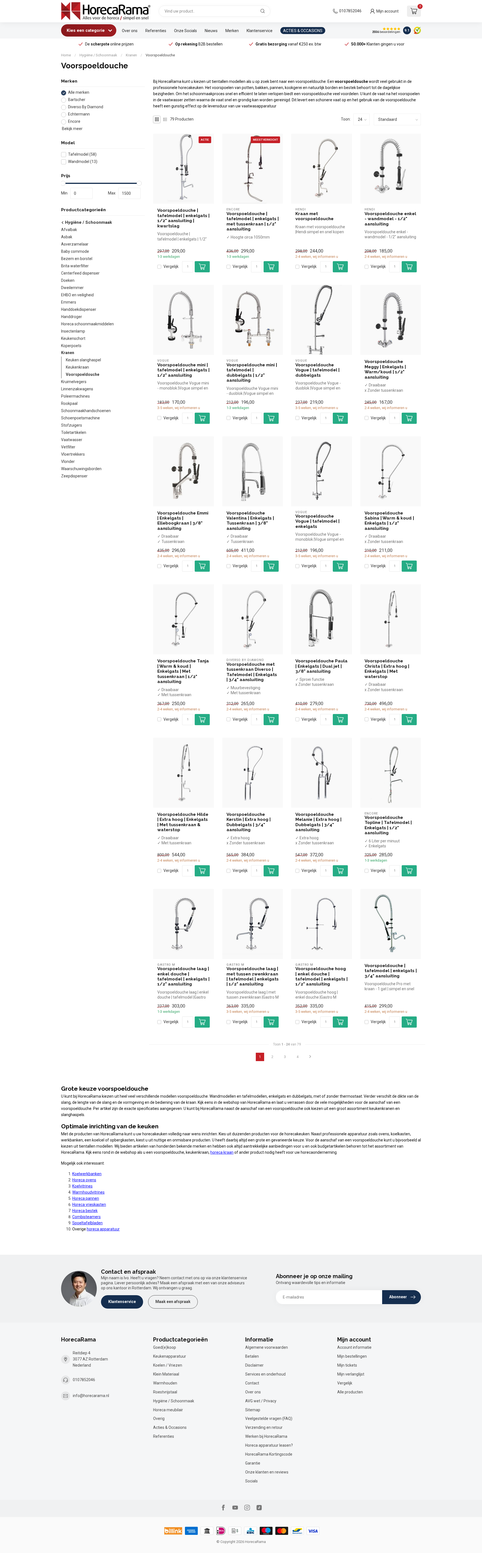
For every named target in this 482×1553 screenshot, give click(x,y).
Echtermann (79, 114)
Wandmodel (82, 162)
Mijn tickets (347, 1365)
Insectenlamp (73, 331)
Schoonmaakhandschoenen (86, 411)
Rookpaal (69, 404)
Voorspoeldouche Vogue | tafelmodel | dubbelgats (317, 370)
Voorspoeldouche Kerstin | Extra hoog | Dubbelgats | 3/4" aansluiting (248, 822)
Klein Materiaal (166, 1374)
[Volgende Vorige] (310, 1057)
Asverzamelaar (74, 244)
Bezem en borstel (76, 258)
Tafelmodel (82, 154)
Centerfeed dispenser (80, 273)
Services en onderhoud (265, 1374)
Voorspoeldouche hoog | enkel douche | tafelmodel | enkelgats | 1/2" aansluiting (321, 976)
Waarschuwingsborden (81, 469)
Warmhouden (165, 1383)
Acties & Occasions (170, 1427)
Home (66, 55)
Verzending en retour (264, 1427)
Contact (252, 1383)
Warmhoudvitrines (88, 1192)
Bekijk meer (72, 129)
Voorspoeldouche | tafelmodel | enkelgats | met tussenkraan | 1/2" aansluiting (252, 221)
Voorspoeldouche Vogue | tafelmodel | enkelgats (317, 521)
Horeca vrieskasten (89, 1204)
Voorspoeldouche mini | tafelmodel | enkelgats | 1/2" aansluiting (183, 370)
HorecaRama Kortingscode (268, 1454)
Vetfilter (68, 447)
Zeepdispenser (74, 476)
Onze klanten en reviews (266, 1472)
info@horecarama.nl (91, 1395)
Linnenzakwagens (77, 389)
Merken (232, 30)
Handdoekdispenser (78, 309)
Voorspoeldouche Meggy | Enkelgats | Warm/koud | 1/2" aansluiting (385, 369)
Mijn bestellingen (352, 1356)
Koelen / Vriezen (167, 1365)
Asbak (66, 237)
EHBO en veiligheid (77, 295)
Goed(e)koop (164, 1347)
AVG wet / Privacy (260, 1401)
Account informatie (354, 1347)
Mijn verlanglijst (350, 1374)
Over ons (130, 30)
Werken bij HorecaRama (266, 1436)
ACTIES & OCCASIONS (302, 30)
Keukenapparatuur (169, 1356)
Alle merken (78, 93)
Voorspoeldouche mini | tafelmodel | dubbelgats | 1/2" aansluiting (251, 372)
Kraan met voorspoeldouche (314, 216)
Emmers (68, 302)
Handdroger (71, 316)
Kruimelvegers (73, 382)
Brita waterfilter (75, 266)
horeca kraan (221, 1152)
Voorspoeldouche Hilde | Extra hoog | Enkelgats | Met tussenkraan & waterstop (182, 822)
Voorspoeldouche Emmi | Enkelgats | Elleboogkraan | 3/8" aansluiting (182, 521)
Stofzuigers (71, 425)
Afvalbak (69, 230)
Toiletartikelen (73, 433)
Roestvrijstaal (165, 1392)
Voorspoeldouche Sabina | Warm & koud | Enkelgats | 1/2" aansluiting (389, 521)
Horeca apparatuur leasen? (269, 1445)
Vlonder (68, 462)
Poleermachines (75, 396)
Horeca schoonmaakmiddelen (87, 324)
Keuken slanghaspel (83, 360)
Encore (74, 122)
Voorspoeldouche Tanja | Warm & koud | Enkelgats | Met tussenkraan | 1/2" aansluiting (183, 671)
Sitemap (252, 1410)
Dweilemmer (72, 287)
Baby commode (75, 251)
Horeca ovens (84, 1180)
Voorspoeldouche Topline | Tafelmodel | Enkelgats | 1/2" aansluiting (388, 825)
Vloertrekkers (73, 454)
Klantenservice (260, 30)
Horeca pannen (85, 1198)
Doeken (67, 280)
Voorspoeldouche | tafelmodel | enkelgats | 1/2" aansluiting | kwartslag (183, 218)
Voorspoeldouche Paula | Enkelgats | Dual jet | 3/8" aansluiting (321, 666)
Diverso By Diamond (85, 107)
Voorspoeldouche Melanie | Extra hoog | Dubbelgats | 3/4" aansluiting (318, 822)
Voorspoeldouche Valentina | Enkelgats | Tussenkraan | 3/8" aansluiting (250, 521)
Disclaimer (254, 1365)
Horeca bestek (85, 1210)
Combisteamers (86, 1217)
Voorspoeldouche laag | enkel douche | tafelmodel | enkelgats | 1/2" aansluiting (183, 976)
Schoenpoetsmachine (80, 418)
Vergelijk (171, 267)
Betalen (252, 1356)
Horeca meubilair (168, 1410)
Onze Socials (185, 30)
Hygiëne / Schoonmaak (98, 55)
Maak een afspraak (173, 1301)
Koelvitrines (82, 1186)
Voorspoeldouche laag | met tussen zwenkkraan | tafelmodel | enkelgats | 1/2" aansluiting (252, 976)
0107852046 (350, 11)
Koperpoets (71, 345)
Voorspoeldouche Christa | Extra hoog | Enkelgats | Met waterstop (387, 668)
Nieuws (211, 30)
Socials (251, 1481)
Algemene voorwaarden (266, 1347)
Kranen (131, 55)
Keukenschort (73, 338)
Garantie (252, 1463)
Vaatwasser (71, 440)
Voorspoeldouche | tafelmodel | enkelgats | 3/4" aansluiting (391, 971)
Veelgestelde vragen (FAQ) (268, 1418)
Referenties (155, 30)
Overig (159, 1418)
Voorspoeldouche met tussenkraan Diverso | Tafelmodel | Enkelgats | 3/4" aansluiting (251, 672)
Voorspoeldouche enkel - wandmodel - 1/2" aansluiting (390, 219)
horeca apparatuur (103, 1229)
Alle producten (350, 1392)
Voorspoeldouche (160, 55)
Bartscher (76, 100)
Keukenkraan (77, 367)
